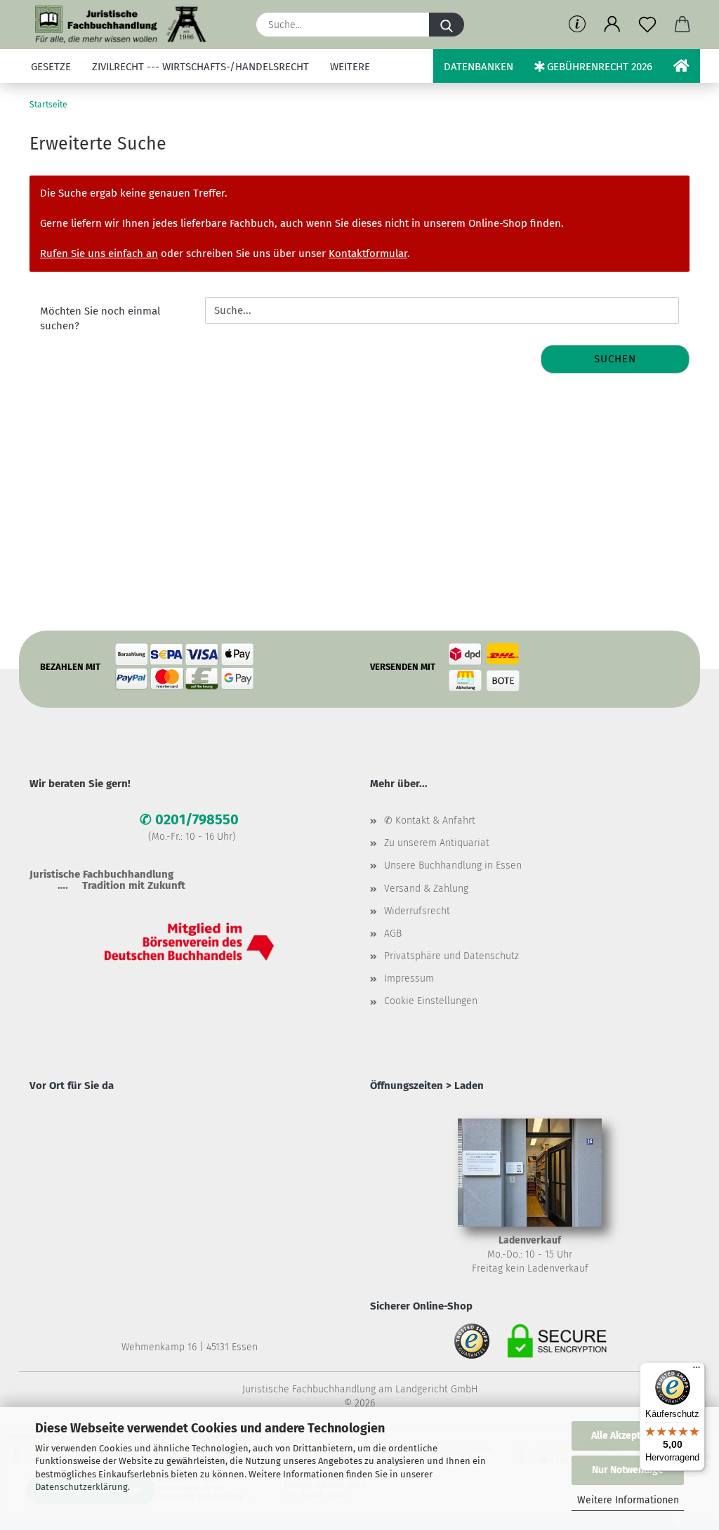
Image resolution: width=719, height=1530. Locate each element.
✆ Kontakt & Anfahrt (429, 820)
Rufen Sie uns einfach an (99, 253)
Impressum (409, 978)
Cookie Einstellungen (430, 1001)
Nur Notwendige (628, 1470)
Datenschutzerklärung (81, 1487)
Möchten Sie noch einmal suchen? (100, 318)
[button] (612, 24)
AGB (393, 933)
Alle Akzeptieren (627, 1436)
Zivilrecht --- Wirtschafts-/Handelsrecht (200, 66)
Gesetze (51, 66)
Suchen (615, 358)
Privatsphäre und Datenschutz (451, 956)
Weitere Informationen (628, 1500)
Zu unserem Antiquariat (436, 843)
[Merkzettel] (647, 24)
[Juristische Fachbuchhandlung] (121, 24)
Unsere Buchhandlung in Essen (453, 865)
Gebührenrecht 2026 (598, 66)
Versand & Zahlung (426, 889)
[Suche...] (446, 25)
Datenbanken (478, 66)
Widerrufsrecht (417, 911)
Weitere (350, 66)
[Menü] (696, 1370)
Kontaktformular (368, 253)
